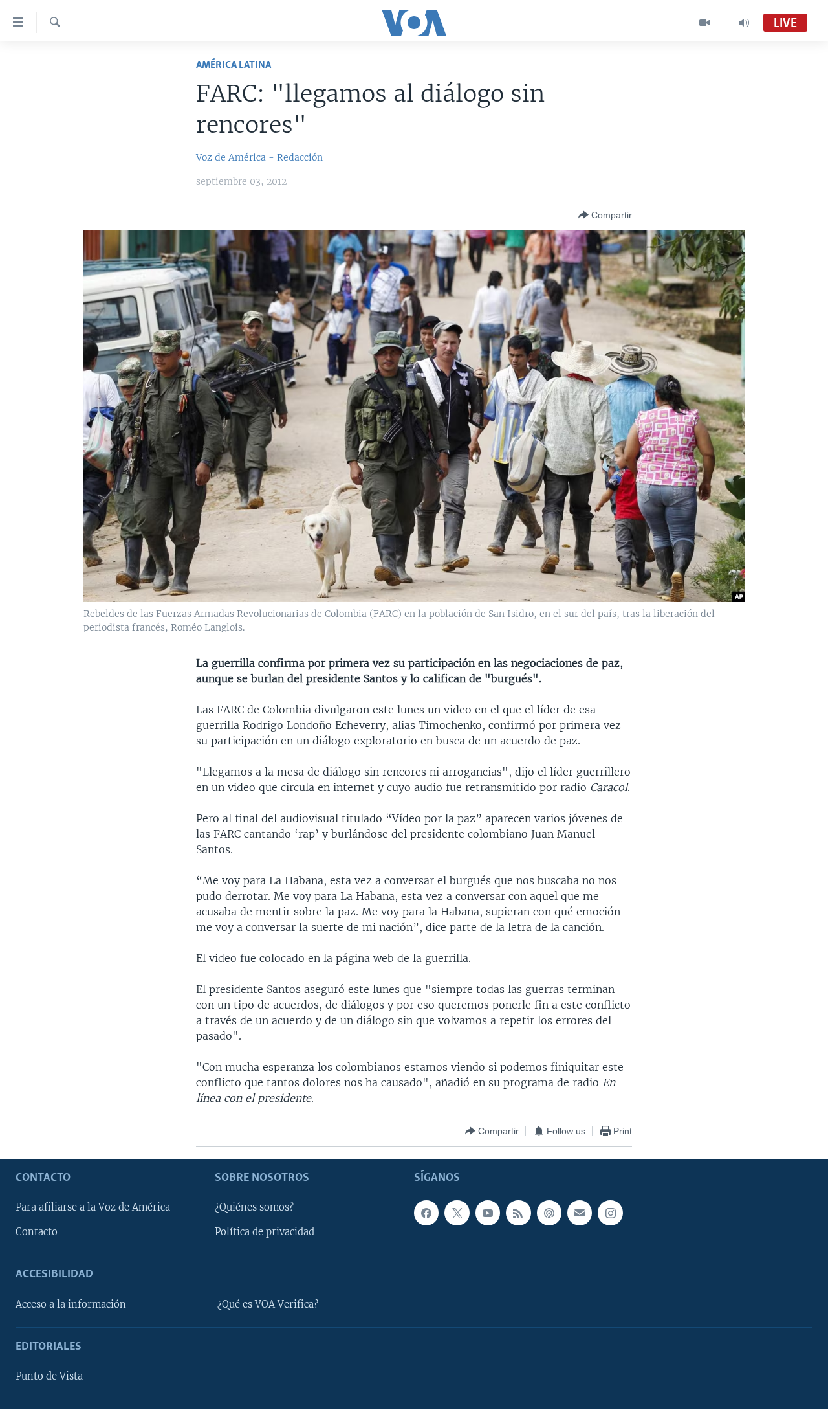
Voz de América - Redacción (259, 157)
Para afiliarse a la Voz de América (93, 1208)
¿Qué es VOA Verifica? (267, 1304)
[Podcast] (549, 1213)
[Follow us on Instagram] (610, 1213)
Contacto (37, 1232)
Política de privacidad (264, 1232)
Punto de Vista (49, 1377)
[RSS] (518, 1213)
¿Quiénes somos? (254, 1208)
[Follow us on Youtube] (487, 1213)
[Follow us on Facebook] (426, 1213)
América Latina (233, 65)
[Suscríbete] (579, 1213)
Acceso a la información (71, 1304)
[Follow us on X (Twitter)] (456, 1213)
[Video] (704, 22)
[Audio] (743, 22)
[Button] (605, 215)
